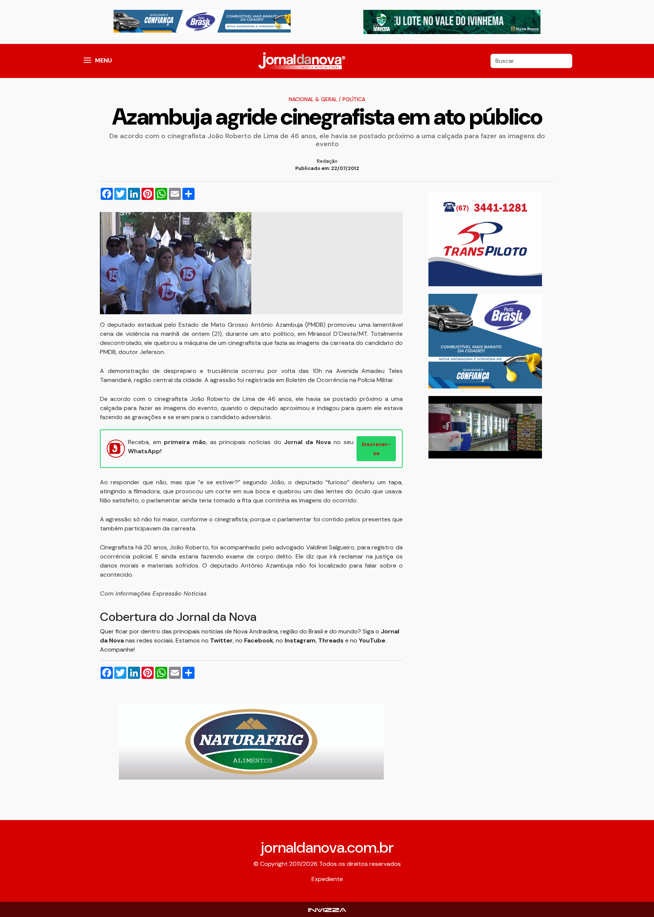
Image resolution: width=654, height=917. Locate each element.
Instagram (300, 640)
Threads (331, 640)
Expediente (327, 879)
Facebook (258, 640)
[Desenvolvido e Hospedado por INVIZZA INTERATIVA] (327, 909)
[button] (87, 61)
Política (354, 99)
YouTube (372, 640)
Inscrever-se (376, 449)
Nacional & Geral (313, 99)
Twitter (221, 640)
